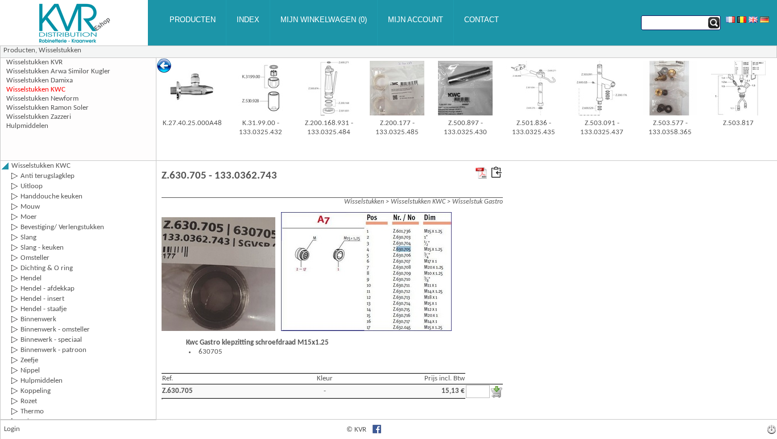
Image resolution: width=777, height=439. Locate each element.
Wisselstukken (60, 50)
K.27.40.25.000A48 (192, 123)
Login (12, 429)
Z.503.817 (738, 123)
